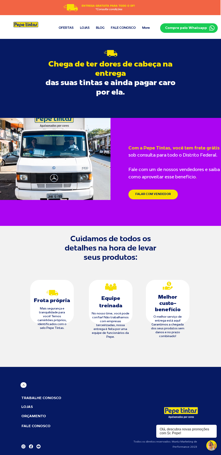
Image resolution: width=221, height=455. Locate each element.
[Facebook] (31, 446)
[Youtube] (38, 446)
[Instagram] (23, 446)
